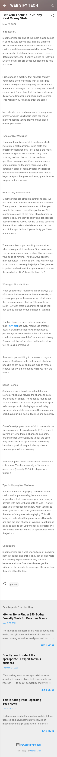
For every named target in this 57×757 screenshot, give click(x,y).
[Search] (52, 6)
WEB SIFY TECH (24, 5)
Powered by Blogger (30, 744)
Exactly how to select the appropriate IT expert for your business (22, 659)
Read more (47, 645)
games (13, 584)
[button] (52, 15)
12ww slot (12, 325)
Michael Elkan (35, 751)
